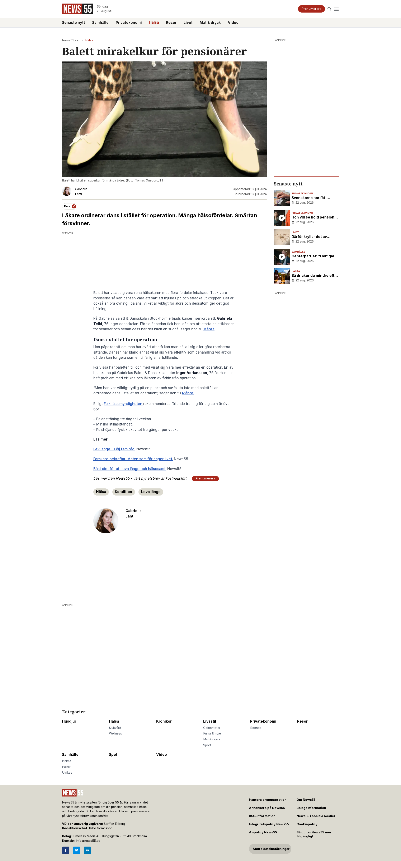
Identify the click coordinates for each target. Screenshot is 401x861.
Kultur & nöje (212, 733)
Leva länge (151, 492)
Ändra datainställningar (271, 849)
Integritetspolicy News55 (269, 824)
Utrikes (67, 772)
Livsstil (209, 721)
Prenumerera (311, 9)
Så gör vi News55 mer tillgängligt (314, 834)
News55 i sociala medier (316, 816)
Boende (255, 728)
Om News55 (306, 800)
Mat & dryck (210, 22)
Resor (171, 22)
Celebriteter (211, 728)
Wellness (115, 733)
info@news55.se (88, 841)
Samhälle (100, 22)
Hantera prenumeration (267, 800)
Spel (113, 754)
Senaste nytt (73, 22)
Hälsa (154, 22)
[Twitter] (76, 850)
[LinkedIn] (87, 850)
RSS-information (262, 816)
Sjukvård (115, 728)
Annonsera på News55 (267, 808)
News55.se (70, 40)
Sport (207, 745)
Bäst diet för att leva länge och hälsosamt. (129, 469)
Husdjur (69, 721)
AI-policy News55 (263, 832)
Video (233, 22)
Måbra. (188, 393)
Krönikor (164, 721)
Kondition (123, 492)
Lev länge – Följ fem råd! (114, 449)
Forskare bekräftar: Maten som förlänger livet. (133, 459)
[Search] (329, 8)
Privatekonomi (129, 22)
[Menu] (336, 8)
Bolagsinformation (311, 808)
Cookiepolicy (307, 824)
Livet (188, 22)
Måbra (208, 329)
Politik (66, 767)
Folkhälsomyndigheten (123, 404)
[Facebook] (65, 850)
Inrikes (66, 761)
